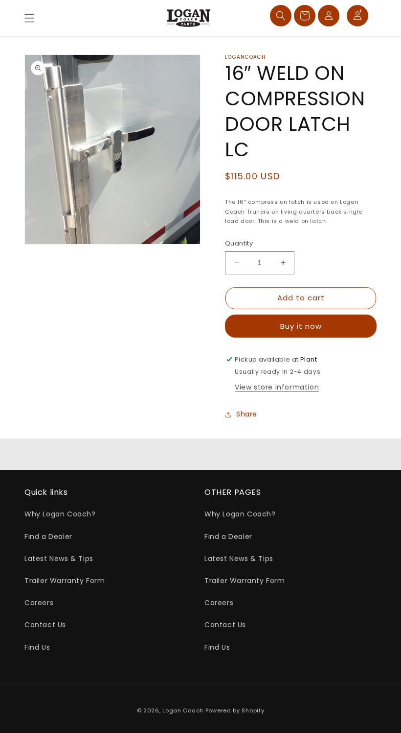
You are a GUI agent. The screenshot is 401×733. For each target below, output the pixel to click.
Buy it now (301, 326)
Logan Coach (182, 710)
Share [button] (246, 414)
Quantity (239, 243)
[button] (29, 18)
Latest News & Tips (58, 558)
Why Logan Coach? (60, 514)
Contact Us (45, 625)
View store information (277, 387)
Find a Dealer (48, 536)
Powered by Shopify (235, 710)
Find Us (37, 647)
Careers (38, 603)
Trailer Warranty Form (64, 581)
